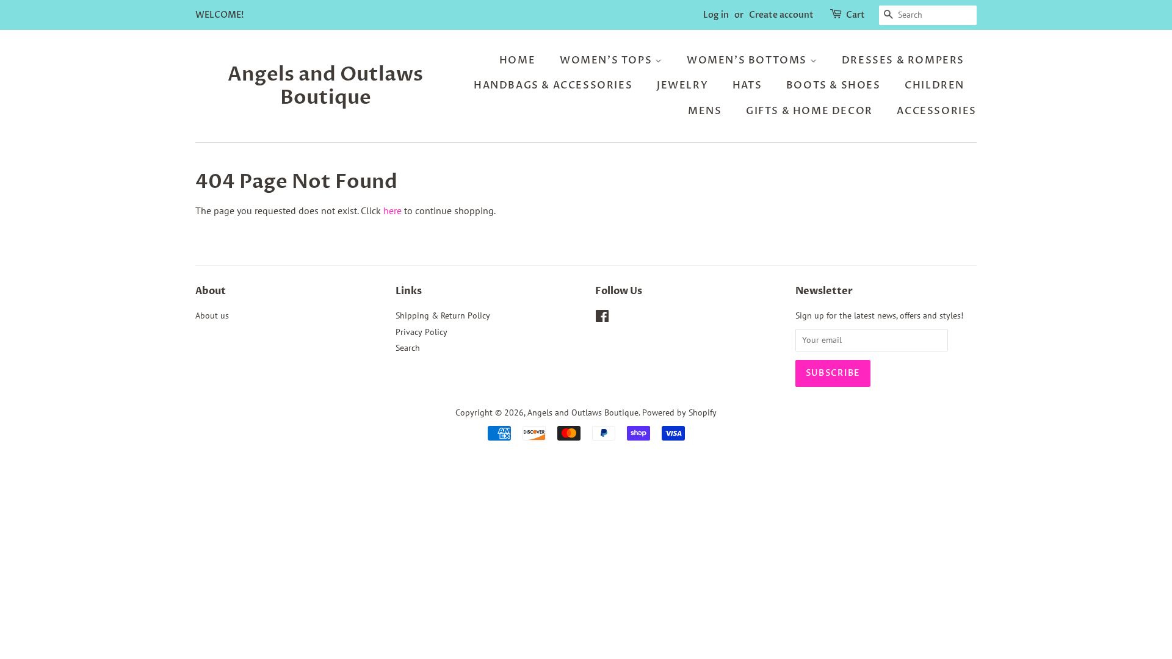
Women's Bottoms (748, 60)
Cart (855, 15)
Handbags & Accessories (553, 85)
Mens (705, 111)
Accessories (937, 111)
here (392, 210)
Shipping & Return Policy (443, 315)
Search (408, 347)
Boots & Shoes (833, 85)
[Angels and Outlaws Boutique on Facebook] (602, 318)
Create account (781, 15)
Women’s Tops (607, 60)
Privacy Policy (421, 331)
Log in (716, 15)
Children (934, 85)
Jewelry (682, 85)
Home (517, 60)
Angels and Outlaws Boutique (325, 86)
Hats (747, 85)
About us (212, 315)
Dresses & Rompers (903, 60)
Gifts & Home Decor (809, 111)
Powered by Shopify (679, 412)
